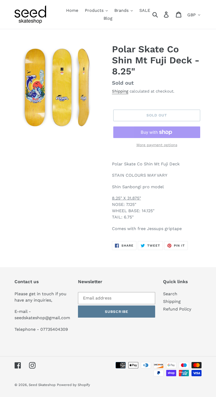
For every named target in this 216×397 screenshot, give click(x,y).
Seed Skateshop (42, 385)
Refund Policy (177, 309)
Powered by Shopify (73, 385)
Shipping (120, 91)
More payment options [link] (156, 145)
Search (170, 293)
